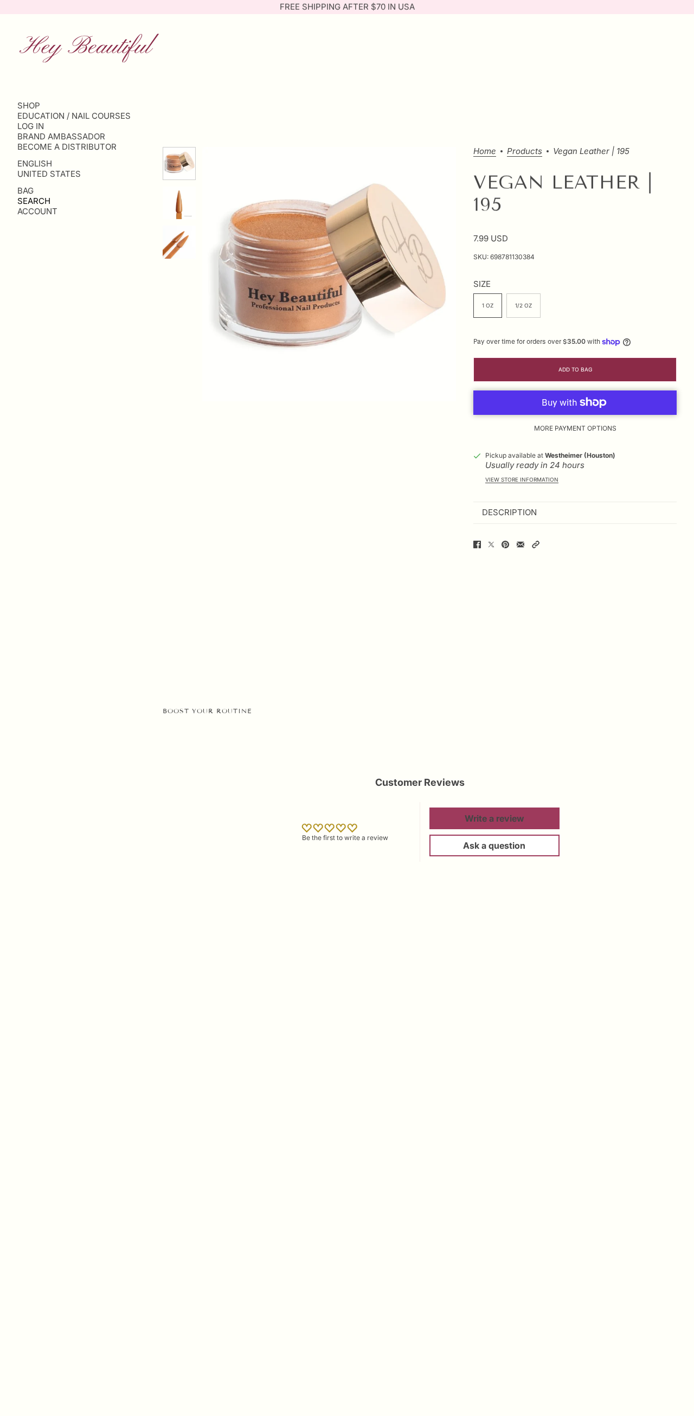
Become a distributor (67, 147)
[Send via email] (520, 544)
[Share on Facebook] (477, 544)
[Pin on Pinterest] (505, 544)
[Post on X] (491, 544)
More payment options (575, 428)
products (524, 151)
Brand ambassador (61, 136)
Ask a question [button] (494, 845)
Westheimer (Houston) (580, 455)
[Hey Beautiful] (88, 46)
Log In (30, 126)
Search (33, 201)
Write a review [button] (494, 818)
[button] (536, 544)
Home (484, 151)
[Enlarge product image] (329, 274)
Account (37, 211)
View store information (521, 479)
